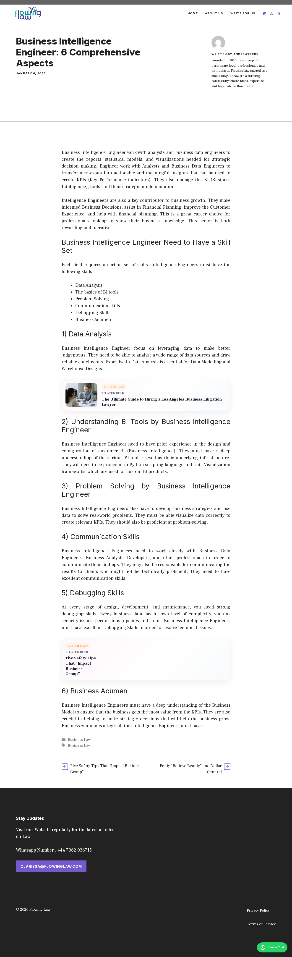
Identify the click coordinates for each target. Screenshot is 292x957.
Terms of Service (261, 924)
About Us (214, 13)
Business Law (79, 739)
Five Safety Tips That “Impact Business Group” (80, 665)
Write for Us (242, 13)
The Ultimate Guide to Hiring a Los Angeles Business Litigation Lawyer (162, 402)
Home (193, 13)
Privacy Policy (258, 910)
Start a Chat (276, 947)
